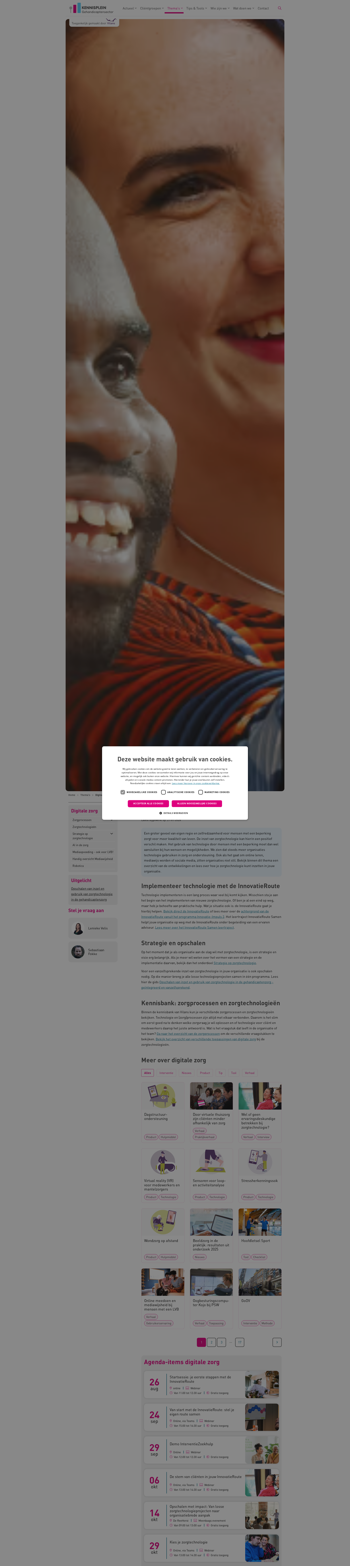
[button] (175, 813)
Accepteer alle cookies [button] (148, 803)
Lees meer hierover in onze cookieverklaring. (196, 783)
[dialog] (175, 783)
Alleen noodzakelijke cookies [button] (197, 803)
